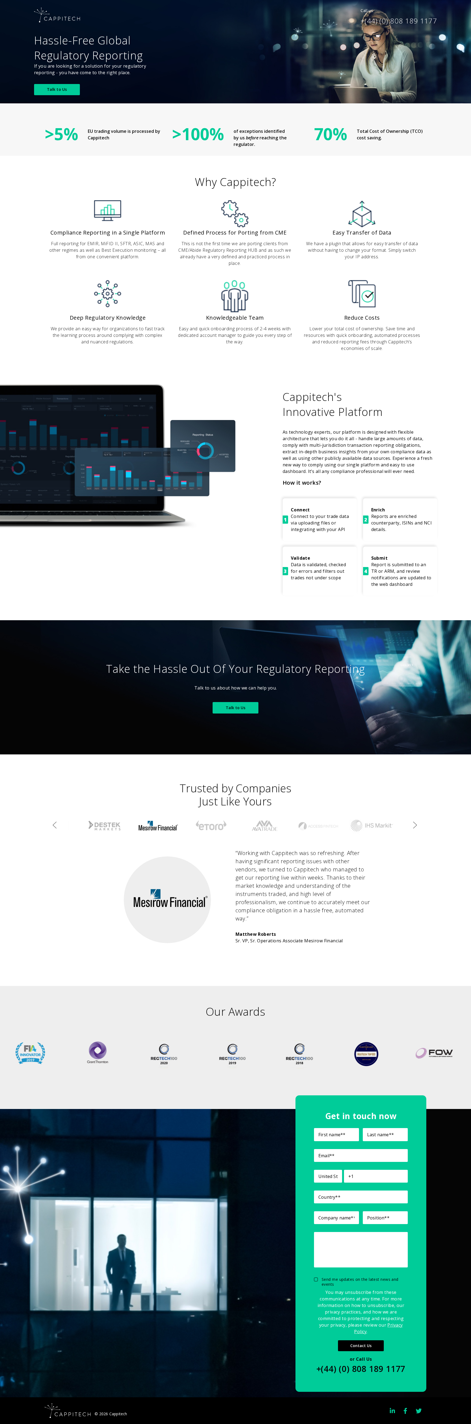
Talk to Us (57, 89)
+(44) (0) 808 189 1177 (399, 21)
